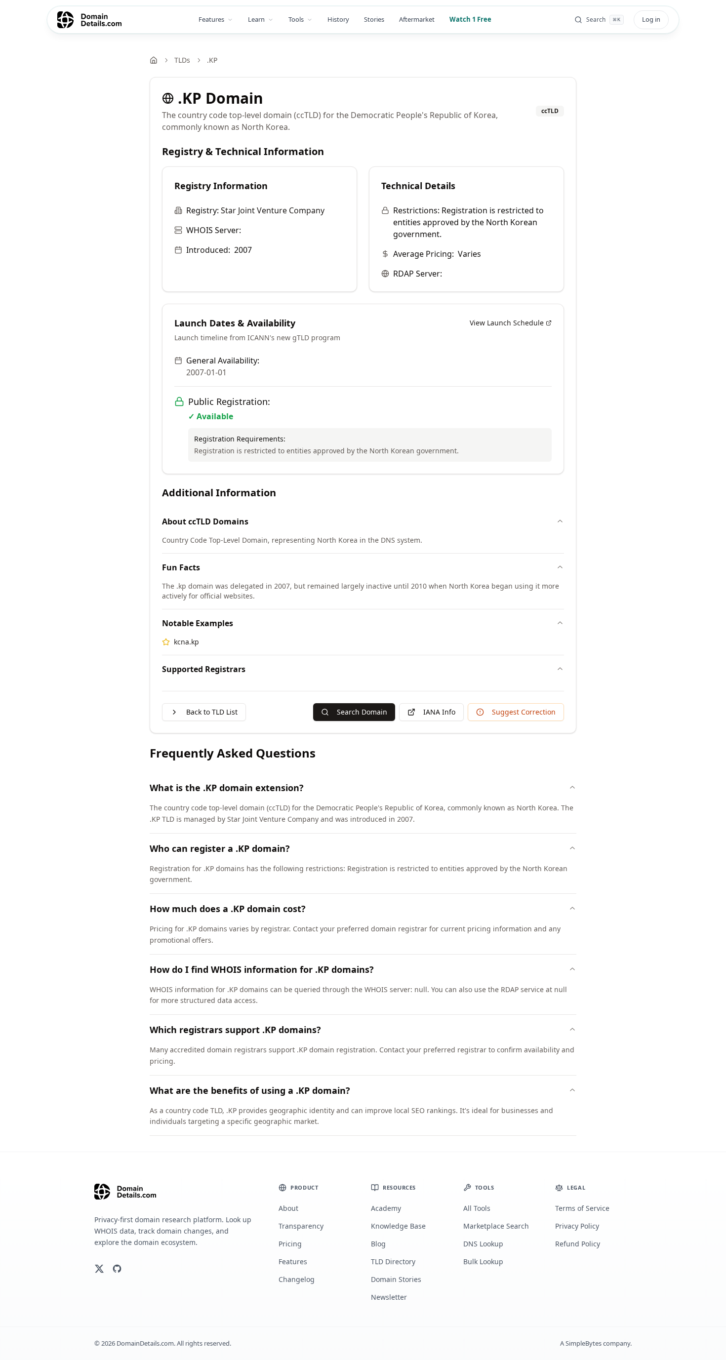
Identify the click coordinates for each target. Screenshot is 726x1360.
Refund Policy (577, 1243)
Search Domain (362, 712)
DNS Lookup (483, 1243)
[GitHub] (117, 1269)
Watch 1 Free (470, 19)
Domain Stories (396, 1279)
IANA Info (439, 712)
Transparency (301, 1226)
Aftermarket (417, 19)
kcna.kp (186, 641)
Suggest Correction (524, 712)
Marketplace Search (496, 1226)
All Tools (476, 1208)
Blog (378, 1243)
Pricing (290, 1243)
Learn (256, 19)
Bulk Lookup (483, 1261)
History (338, 19)
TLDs (182, 60)
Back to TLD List (212, 712)
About (288, 1208)
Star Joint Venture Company (272, 210)
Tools (296, 19)
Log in (651, 19)
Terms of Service (582, 1208)
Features (211, 19)
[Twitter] (99, 1269)
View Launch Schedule (507, 322)
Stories (374, 19)
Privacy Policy (577, 1226)
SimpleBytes (583, 1343)
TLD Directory (393, 1261)
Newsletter (389, 1297)
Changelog (297, 1279)
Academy (386, 1208)
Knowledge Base (398, 1226)
